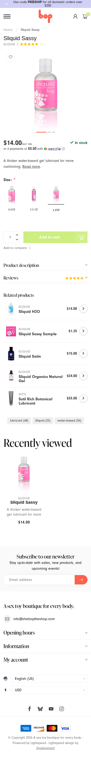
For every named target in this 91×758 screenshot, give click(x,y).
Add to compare (15, 248)
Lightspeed (38, 743)
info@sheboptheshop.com (34, 619)
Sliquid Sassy (30, 30)
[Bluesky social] (40, 708)
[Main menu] (7, 16)
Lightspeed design (61, 743)
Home (8, 30)
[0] (85, 16)
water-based (69, 421)
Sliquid (42, 421)
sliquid (9, 44)
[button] (46, 149)
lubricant (19, 421)
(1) (41, 44)
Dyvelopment (45, 748)
